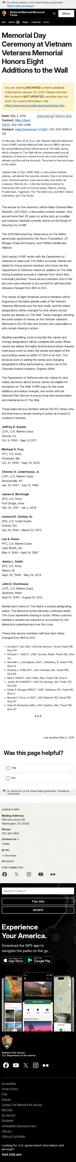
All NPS (38, 910)
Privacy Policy (10, 1088)
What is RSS (63, 116)
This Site (38, 901)
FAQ (6, 850)
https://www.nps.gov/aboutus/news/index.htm (34, 105)
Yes (13, 767)
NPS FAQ (7, 1109)
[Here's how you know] (38, 4)
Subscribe (43, 116)
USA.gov (7, 1131)
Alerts (13, 22)
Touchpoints (13, 793)
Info (4, 22)
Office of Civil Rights (13, 1136)
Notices (6, 1099)
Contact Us (9, 839)
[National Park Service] (4, 13)
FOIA (4, 1094)
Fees (46, 22)
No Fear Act (8, 1115)
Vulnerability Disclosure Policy (19, 1125)
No (13, 778)
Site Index (10, 855)
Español (9, 861)
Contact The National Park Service (22, 1104)
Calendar (36, 22)
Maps (25, 22)
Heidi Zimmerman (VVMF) (31, 129)
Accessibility (9, 1083)
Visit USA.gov (12, 1154)
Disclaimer (8, 1120)
